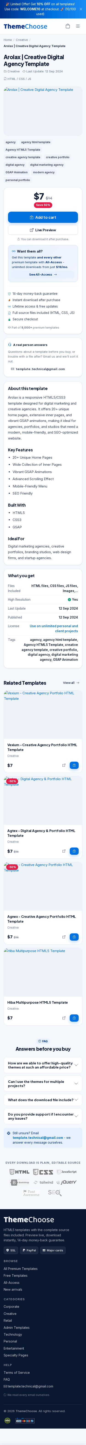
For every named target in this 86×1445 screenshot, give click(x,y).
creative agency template (23, 157)
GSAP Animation (17, 172)
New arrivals (13, 1289)
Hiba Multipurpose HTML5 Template (37, 1002)
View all (69, 682)
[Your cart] (68, 26)
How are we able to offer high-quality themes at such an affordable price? (40, 1065)
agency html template (35, 142)
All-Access (11, 1282)
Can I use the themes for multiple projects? (36, 1083)
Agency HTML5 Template (23, 149)
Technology (13, 1334)
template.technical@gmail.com (40, 369)
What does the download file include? (41, 1100)
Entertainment (14, 1348)
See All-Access (40, 274)
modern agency (44, 172)
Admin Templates (17, 1327)
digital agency (15, 164)
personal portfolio (18, 180)
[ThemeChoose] (25, 26)
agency (11, 142)
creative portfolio (57, 157)
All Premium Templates (21, 1269)
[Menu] (78, 26)
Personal (10, 1341)
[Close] (80, 9)
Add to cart (45, 217)
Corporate (11, 1306)
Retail (8, 1320)
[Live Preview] (63, 765)
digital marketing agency (47, 164)
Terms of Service (17, 1372)
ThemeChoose (26, 1411)
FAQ (7, 1379)
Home (8, 40)
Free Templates (16, 1275)
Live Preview (45, 230)
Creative (22, 40)
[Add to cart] (74, 765)
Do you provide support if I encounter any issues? (41, 1116)
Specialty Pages (16, 1355)
